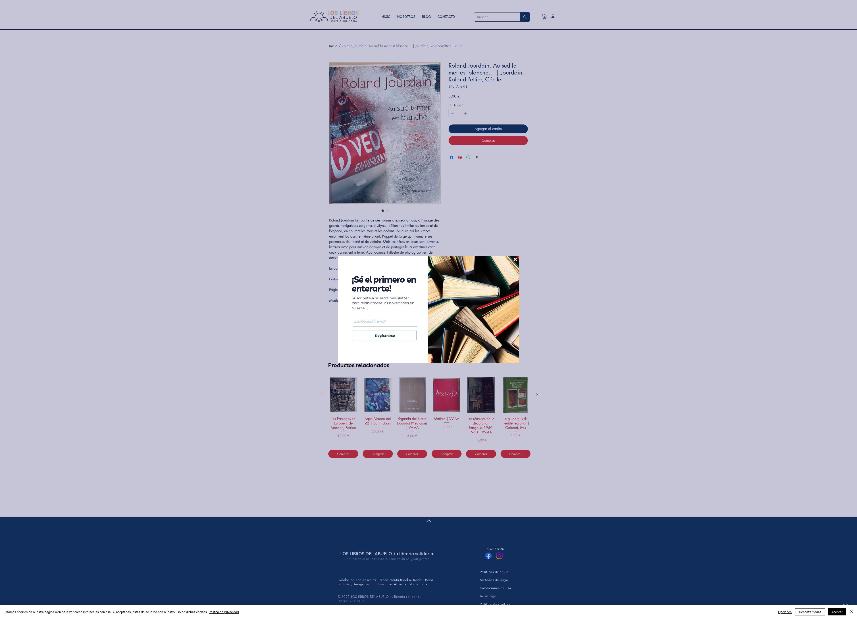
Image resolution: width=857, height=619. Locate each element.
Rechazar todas (810, 612)
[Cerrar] (851, 611)
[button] (515, 259)
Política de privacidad (224, 612)
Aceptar (837, 612)
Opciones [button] (785, 612)
